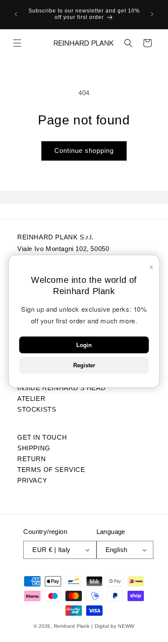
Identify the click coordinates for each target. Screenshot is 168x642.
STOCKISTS (36, 409)
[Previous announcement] (15, 14)
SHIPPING (33, 447)
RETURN (31, 458)
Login (84, 344)
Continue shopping (84, 150)
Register (84, 365)
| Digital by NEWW (112, 626)
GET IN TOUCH (42, 437)
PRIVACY (32, 480)
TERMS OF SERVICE (51, 469)
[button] (17, 43)
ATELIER (31, 398)
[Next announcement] (152, 14)
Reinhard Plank (72, 626)
